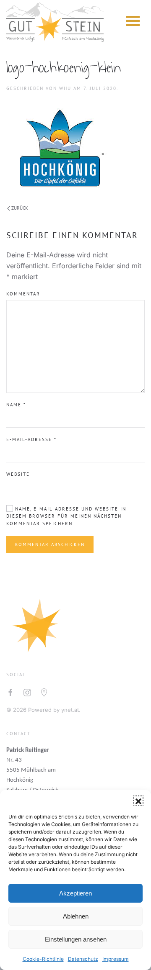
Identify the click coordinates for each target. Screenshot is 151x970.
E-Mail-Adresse (31, 439)
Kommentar (23, 294)
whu (65, 88)
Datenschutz (83, 959)
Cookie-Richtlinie (43, 959)
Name (16, 405)
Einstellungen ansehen (76, 939)
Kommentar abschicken (50, 544)
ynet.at (70, 709)
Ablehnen (76, 916)
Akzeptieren (75, 893)
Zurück (19, 208)
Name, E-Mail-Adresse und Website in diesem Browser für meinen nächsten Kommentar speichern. (66, 516)
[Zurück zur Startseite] (55, 21)
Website (18, 474)
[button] (138, 800)
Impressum (115, 959)
